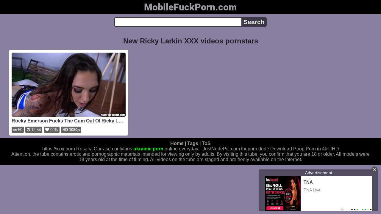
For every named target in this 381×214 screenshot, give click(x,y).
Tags (192, 143)
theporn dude (255, 148)
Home (177, 143)
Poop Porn (304, 148)
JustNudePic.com (221, 148)
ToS (206, 143)
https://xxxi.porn (58, 148)
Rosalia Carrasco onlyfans (104, 148)
